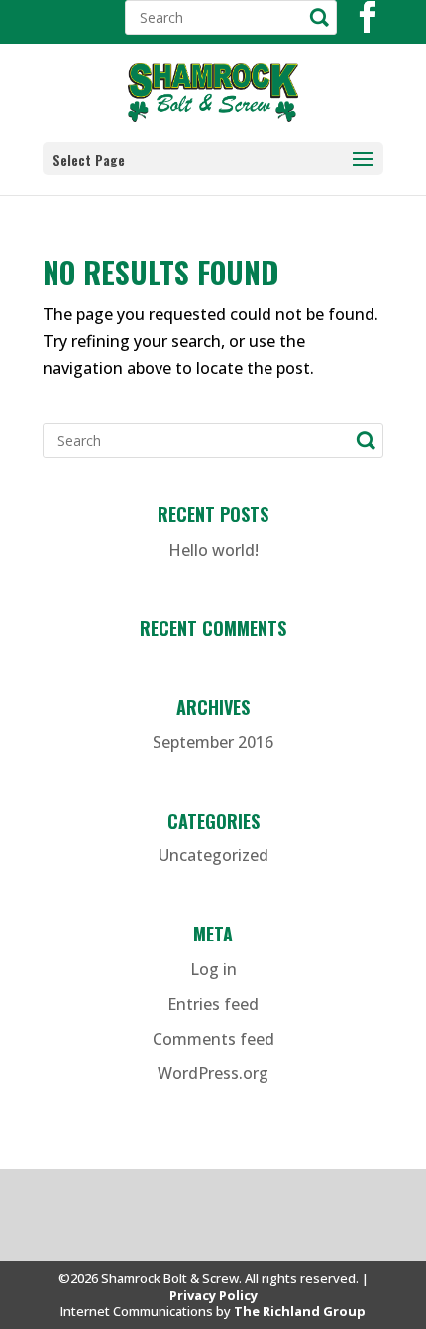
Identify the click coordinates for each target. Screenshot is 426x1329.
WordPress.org (213, 1073)
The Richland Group (300, 1311)
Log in (213, 969)
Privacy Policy (213, 1295)
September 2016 (213, 742)
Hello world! (213, 550)
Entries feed (213, 1004)
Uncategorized (213, 855)
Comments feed (213, 1039)
